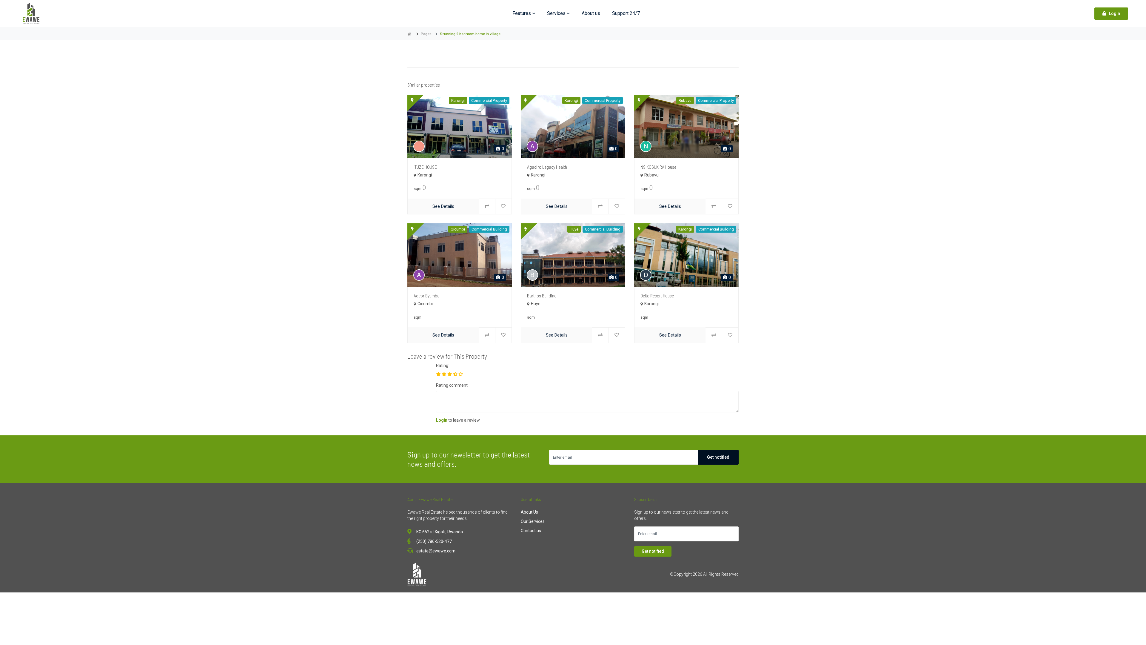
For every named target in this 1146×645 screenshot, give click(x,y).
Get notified (718, 457)
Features (521, 13)
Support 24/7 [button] (626, 13)
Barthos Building (542, 295)
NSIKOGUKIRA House (658, 167)
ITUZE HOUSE (425, 167)
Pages (426, 33)
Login (1114, 13)
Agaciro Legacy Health (547, 167)
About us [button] (591, 13)
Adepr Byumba (427, 295)
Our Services (533, 521)
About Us (529, 512)
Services (556, 13)
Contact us (531, 530)
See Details (443, 206)
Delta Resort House (657, 295)
